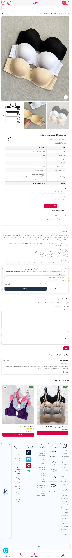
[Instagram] (28, 452)
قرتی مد (67, 13)
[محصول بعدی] (2, 13)
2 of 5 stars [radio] (60, 306)
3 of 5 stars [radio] (58, 306)
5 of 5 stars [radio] (55, 306)
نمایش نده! (57, 289)
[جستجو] (3, 8)
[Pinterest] (28, 465)
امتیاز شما (66, 306)
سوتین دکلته (60, 13)
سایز (64, 188)
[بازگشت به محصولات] (5, 13)
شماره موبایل (62, 274)
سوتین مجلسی (51, 219)
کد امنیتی (63, 280)
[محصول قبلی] (7, 13)
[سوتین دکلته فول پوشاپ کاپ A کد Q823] (52, 405)
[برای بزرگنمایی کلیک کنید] (66, 97)
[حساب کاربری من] (9, 3)
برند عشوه (19, 236)
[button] (67, 59)
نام (67, 331)
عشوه (61, 222)
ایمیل (67, 339)
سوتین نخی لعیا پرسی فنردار (26, 426)
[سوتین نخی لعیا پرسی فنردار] (18, 404)
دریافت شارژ (25, 289)
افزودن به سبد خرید (51, 206)
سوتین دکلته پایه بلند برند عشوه (22, 262)
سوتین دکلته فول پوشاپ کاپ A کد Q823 (57, 427)
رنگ (65, 197)
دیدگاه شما (65, 310)
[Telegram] (28, 459)
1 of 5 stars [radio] (61, 306)
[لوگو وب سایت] (35, 3)
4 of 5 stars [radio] (57, 306)
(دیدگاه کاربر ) (54, 139)
